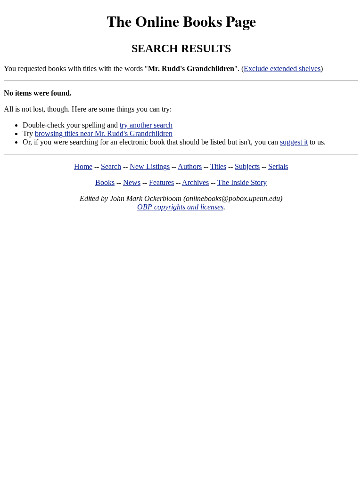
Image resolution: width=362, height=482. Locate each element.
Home (83, 166)
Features (161, 182)
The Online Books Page (181, 21)
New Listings (150, 166)
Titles (218, 166)
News (131, 182)
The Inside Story (242, 182)
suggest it (294, 142)
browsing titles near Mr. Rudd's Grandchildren (104, 133)
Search (111, 166)
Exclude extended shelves (282, 68)
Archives (195, 182)
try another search (146, 125)
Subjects (247, 166)
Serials (278, 166)
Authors (190, 166)
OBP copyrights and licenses (180, 207)
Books (105, 182)
